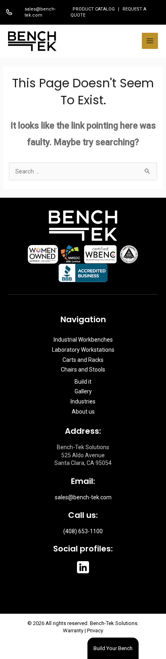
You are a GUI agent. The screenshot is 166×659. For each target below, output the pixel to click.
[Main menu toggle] (150, 41)
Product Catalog (94, 9)
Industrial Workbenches (83, 339)
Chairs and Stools (83, 369)
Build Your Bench (113, 648)
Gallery (83, 391)
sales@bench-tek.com (40, 12)
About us (83, 411)
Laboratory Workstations (83, 349)
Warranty (73, 630)
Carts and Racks (83, 360)
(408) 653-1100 (83, 531)
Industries (83, 401)
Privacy (95, 630)
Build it (83, 381)
